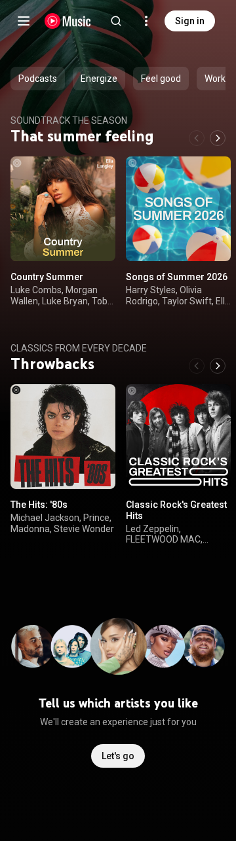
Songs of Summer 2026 (176, 277)
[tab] (37, 78)
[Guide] (23, 21)
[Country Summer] (62, 208)
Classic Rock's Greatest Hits (176, 510)
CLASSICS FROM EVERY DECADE (78, 348)
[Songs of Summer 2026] (178, 208)
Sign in (190, 21)
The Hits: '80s (39, 504)
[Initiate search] (116, 20)
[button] (94, 240)
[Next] (218, 138)
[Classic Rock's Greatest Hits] (178, 436)
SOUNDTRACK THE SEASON (68, 120)
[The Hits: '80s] (62, 436)
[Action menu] (101, 173)
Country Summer (46, 277)
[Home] (68, 21)
